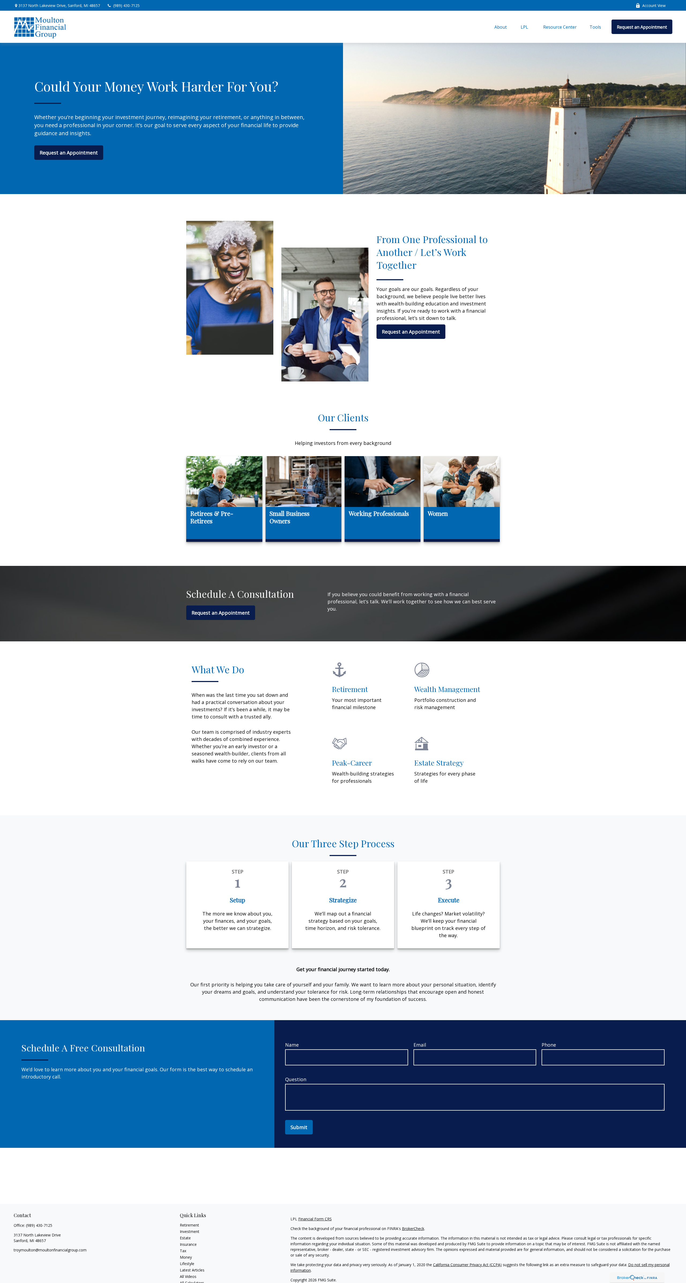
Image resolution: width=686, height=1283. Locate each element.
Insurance (188, 1244)
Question (295, 1079)
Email (419, 1045)
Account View (654, 5)
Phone (549, 1045)
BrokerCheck (413, 1228)
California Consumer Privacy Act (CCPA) (467, 1264)
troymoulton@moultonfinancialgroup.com (50, 1249)
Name (292, 1045)
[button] (500, 26)
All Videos (188, 1276)
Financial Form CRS (315, 1218)
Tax (183, 1250)
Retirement (189, 1225)
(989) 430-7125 (126, 5)
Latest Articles (192, 1270)
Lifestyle (187, 1263)
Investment (189, 1231)
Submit (298, 1127)
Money (186, 1257)
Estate (185, 1237)
